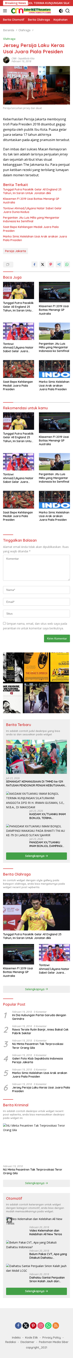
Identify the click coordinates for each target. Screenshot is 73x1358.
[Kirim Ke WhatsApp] (67, 264)
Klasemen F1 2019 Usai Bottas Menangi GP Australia (31, 200)
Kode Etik (31, 1337)
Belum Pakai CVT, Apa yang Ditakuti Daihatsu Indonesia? (48, 1256)
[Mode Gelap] (61, 10)
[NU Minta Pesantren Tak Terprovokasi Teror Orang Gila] (36, 1142)
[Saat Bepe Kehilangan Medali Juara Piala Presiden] (18, 369)
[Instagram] (41, 1325)
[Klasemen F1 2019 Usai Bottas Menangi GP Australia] (54, 292)
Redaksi (10, 1342)
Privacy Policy (51, 1337)
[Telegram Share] (59, 264)
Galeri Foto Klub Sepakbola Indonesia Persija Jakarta (37, 1060)
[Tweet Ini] (43, 264)
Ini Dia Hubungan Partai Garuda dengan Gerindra (39, 1017)
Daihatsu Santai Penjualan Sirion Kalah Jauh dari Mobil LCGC (47, 1279)
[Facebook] (18, 1325)
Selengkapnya (35, 856)
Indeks (16, 1337)
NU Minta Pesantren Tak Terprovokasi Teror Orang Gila (37, 1045)
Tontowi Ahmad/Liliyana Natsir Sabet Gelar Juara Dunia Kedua (32, 210)
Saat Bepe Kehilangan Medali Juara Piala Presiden (31, 228)
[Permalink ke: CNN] (6, 60)
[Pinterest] (33, 1325)
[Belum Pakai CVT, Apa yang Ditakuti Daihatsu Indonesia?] (36, 1244)
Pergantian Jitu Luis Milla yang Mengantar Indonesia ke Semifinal (31, 219)
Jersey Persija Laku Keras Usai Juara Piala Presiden (41, 1089)
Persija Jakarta (15, 251)
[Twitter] (26, 1325)
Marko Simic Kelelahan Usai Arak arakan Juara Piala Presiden (35, 238)
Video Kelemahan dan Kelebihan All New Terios (45, 1232)
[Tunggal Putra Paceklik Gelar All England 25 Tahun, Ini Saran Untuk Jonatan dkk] (18, 290)
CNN (14, 58)
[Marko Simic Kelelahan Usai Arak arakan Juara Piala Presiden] (54, 369)
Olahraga (9, 39)
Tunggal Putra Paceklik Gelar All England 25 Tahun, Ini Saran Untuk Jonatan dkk (32, 191)
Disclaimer (27, 1342)
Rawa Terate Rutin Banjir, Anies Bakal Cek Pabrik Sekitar (40, 1031)
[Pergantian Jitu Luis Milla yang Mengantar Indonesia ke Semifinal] (54, 331)
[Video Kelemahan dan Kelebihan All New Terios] (36, 1221)
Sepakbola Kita (26, 58)
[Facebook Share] (34, 264)
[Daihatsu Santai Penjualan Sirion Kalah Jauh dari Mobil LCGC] (36, 1268)
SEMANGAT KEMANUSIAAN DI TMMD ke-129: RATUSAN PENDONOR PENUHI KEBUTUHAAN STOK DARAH (35, 783)
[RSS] (56, 1325)
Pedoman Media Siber (54, 1342)
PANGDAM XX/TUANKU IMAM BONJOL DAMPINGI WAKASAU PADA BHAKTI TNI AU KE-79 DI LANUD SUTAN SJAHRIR (48, 844)
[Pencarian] (67, 10)
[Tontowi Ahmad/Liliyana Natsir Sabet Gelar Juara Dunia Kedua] (18, 331)
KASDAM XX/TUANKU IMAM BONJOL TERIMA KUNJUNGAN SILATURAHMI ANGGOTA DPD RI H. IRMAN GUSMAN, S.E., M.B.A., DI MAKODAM (47, 816)
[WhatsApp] (48, 1325)
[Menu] (6, 10)
